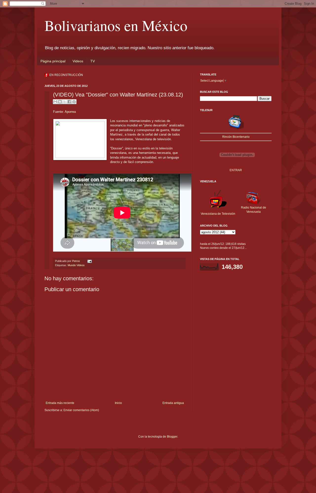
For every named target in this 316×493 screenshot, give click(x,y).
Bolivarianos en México (115, 25)
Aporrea (70, 112)
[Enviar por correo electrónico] (55, 101)
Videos (78, 61)
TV (92, 61)
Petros (76, 260)
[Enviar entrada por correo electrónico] (89, 260)
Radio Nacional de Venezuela (253, 209)
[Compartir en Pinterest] (74, 101)
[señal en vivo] (236, 129)
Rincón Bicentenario (236, 137)
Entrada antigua (173, 403)
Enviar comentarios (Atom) (81, 410)
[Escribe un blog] (60, 101)
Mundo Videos (76, 265)
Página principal (52, 61)
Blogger (172, 436)
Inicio (118, 403)
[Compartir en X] (64, 101)
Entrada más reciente (60, 403)
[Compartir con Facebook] (69, 101)
